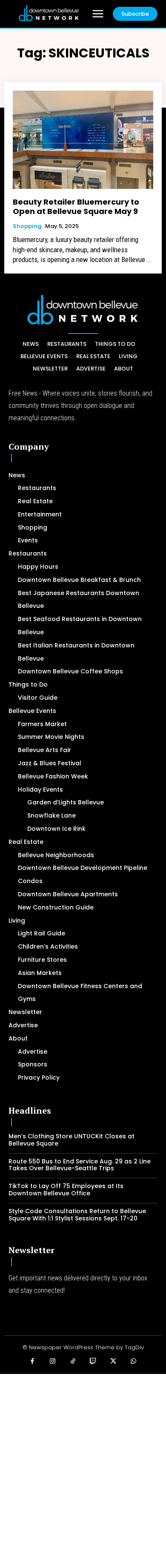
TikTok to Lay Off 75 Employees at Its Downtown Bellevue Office (66, 1189)
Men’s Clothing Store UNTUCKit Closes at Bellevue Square (72, 1140)
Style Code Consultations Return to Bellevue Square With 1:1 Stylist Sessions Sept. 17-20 (77, 1215)
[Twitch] (93, 1362)
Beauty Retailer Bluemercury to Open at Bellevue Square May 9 (76, 207)
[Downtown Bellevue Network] (49, 13)
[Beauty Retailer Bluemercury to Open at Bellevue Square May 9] (83, 140)
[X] (114, 1362)
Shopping (27, 226)
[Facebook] (33, 1362)
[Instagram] (53, 1362)
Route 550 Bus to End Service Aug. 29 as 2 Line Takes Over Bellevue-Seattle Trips (80, 1165)
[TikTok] (73, 1362)
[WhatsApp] (134, 1362)
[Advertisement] (83, 1457)
